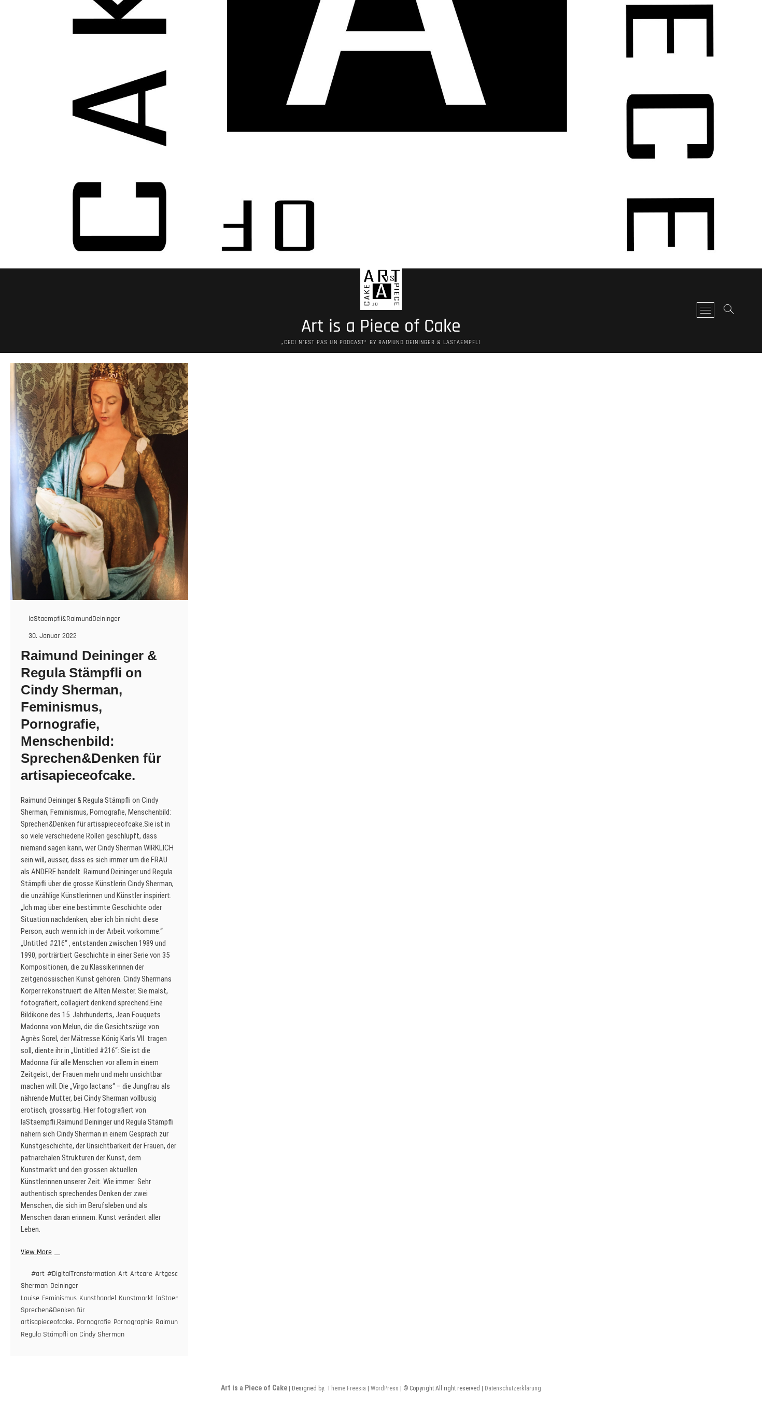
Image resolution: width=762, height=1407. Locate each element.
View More (39, 1252)
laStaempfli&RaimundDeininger (73, 618)
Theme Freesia (346, 1388)
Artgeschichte (175, 1273)
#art (38, 1273)
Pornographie (133, 1322)
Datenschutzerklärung (513, 1388)
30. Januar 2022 (51, 636)
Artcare (141, 1273)
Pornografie (94, 1322)
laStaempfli (173, 1298)
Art (123, 1273)
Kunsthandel (97, 1298)
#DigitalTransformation (81, 1273)
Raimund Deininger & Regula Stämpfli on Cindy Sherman (119, 1328)
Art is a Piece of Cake (381, 326)
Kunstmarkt (136, 1298)
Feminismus (59, 1298)
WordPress (385, 1388)
